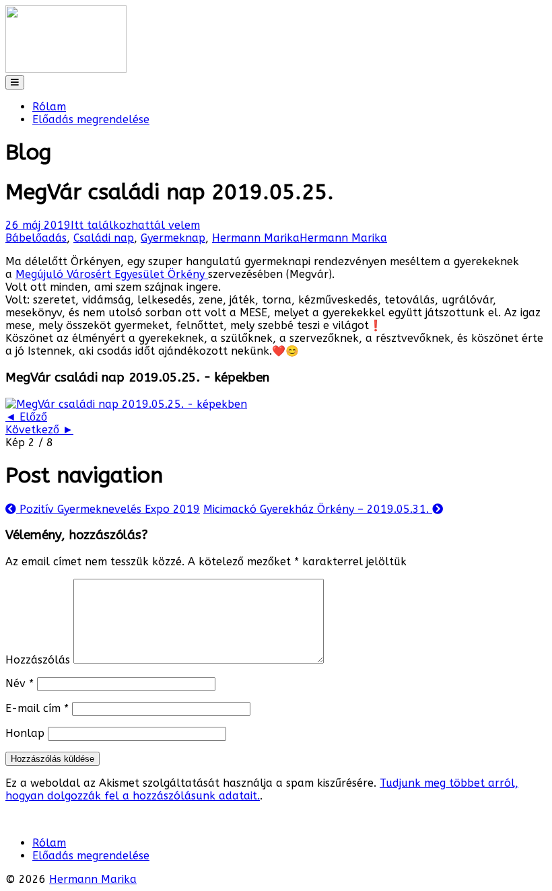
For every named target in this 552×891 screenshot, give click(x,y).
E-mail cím (37, 708)
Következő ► (39, 429)
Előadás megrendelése (90, 119)
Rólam (49, 106)
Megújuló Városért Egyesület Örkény (111, 274)
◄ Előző (26, 417)
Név (19, 683)
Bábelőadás (36, 237)
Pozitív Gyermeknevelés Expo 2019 (102, 509)
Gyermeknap (173, 237)
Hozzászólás (37, 659)
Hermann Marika (256, 237)
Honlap (24, 733)
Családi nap (103, 237)
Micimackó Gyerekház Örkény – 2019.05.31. (323, 509)
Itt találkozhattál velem (135, 225)
